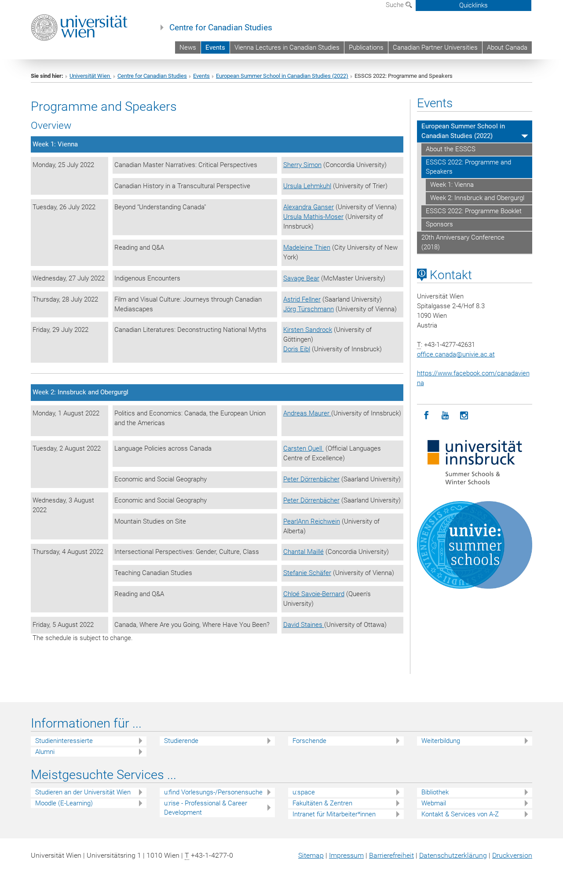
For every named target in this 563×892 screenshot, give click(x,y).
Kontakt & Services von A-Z (460, 814)
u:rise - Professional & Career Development (205, 807)
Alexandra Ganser (308, 207)
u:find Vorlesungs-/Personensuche (213, 792)
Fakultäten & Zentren (322, 803)
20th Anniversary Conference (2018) (463, 242)
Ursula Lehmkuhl (307, 186)
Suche (396, 5)
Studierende (181, 741)
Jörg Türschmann (308, 309)
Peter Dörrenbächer (311, 479)
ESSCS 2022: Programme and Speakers (468, 167)
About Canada (507, 47)
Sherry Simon (302, 165)
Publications (366, 47)
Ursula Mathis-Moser (313, 217)
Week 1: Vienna (452, 185)
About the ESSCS (450, 149)
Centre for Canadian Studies (220, 28)
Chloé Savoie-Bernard (313, 594)
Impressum (346, 855)
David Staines (303, 625)
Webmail (433, 803)
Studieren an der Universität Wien (83, 792)
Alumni (45, 752)
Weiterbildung (440, 741)
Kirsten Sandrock (307, 330)
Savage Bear (301, 278)
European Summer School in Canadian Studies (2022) (282, 76)
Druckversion (512, 855)
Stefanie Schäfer (307, 573)
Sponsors (439, 224)
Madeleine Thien (306, 247)
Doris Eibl (296, 349)
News (187, 47)
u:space (303, 792)
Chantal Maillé (303, 552)
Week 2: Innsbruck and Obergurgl (477, 198)
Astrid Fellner (302, 299)
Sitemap (311, 855)
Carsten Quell (303, 448)
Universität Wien (90, 76)
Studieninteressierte (64, 741)
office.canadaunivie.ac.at (456, 354)
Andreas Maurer (307, 413)
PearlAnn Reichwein (311, 521)
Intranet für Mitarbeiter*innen (334, 814)
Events (215, 47)
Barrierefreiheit (391, 855)
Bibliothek (435, 792)
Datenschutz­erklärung (453, 855)
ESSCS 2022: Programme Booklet (474, 211)
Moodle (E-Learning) (64, 803)
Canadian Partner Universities (435, 47)
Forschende (309, 741)
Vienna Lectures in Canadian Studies (287, 47)
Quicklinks (473, 5)
